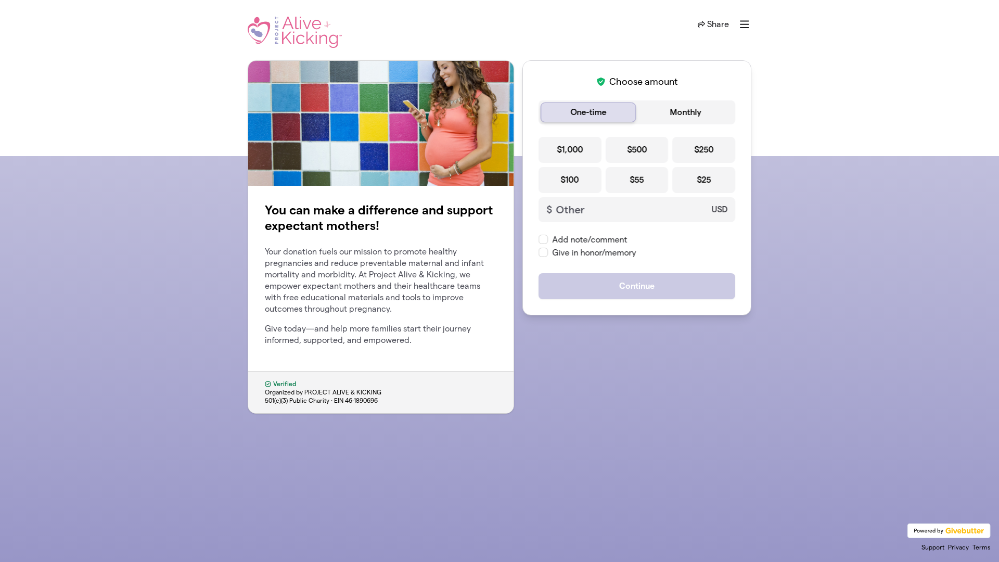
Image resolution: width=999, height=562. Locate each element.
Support (932, 547)
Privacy (958, 547)
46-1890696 (361, 400)
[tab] (588, 112)
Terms (981, 547)
